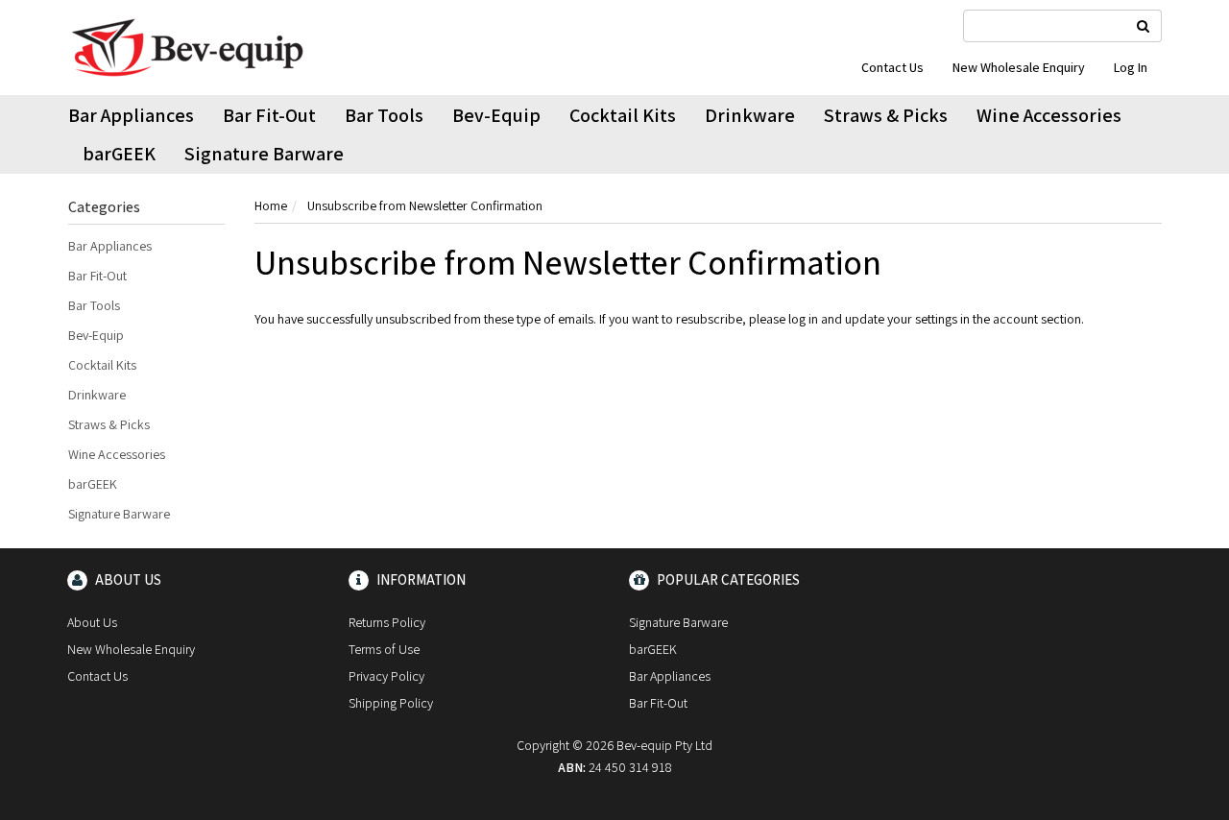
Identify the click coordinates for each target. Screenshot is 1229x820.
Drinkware (750, 115)
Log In (1130, 67)
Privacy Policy (386, 676)
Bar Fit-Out (269, 115)
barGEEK (119, 153)
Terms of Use (384, 649)
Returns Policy (387, 622)
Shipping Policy (391, 702)
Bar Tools (384, 115)
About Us (92, 622)
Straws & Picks (886, 115)
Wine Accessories (1048, 115)
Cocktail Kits (622, 115)
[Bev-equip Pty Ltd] (187, 46)
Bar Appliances (131, 115)
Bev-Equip (496, 115)
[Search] (1143, 26)
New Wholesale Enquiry (1018, 67)
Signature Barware (264, 153)
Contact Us (892, 67)
